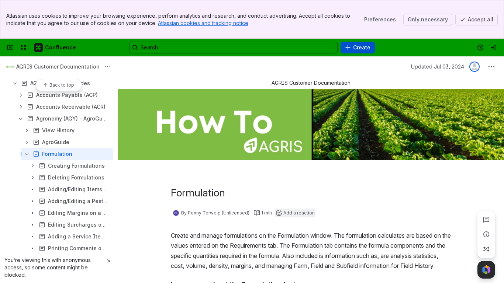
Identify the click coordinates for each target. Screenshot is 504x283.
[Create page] (486, 249)
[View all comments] (486, 220)
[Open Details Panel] (486, 234)
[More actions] (107, 66)
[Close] (108, 260)
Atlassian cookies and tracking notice (203, 23)
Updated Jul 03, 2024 (437, 66)
